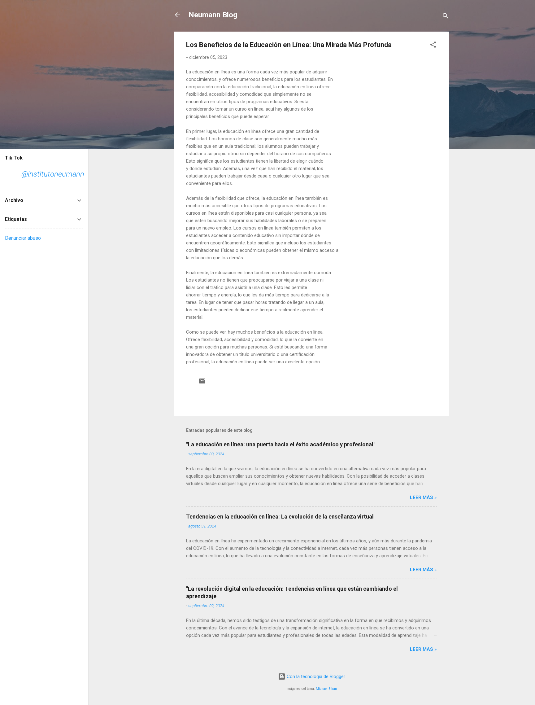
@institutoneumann (52, 174)
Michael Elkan (326, 689)
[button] (433, 45)
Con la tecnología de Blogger (315, 676)
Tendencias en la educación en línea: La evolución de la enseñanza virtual (280, 516)
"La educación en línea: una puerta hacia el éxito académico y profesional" (280, 444)
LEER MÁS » (423, 497)
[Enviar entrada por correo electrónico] (202, 383)
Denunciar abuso (23, 238)
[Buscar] (445, 16)
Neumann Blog (213, 15)
